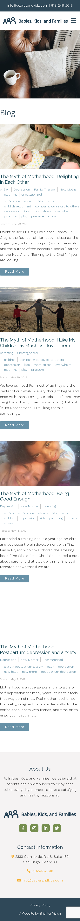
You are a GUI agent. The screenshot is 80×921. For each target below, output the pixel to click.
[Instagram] (34, 828)
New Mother (69, 189)
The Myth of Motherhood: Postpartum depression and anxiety (38, 649)
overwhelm (63, 211)
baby (50, 201)
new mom (29, 671)
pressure (37, 216)
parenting (10, 194)
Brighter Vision (50, 913)
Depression (22, 189)
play (24, 216)
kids (27, 211)
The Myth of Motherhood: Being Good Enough (34, 496)
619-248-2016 (42, 871)
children (10, 360)
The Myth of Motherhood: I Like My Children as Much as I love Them (37, 342)
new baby (11, 671)
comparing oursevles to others (57, 206)
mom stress (42, 211)
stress (52, 216)
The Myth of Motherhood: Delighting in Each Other (39, 179)
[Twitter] (57, 828)
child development (17, 206)
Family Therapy (45, 189)
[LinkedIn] (46, 828)
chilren (5, 189)
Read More (14, 271)
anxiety (9, 513)
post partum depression (58, 671)
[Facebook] (23, 828)
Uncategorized (31, 194)
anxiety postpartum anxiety (23, 201)
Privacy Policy (40, 905)
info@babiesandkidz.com (42, 880)
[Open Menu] (73, 21)
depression (12, 211)
